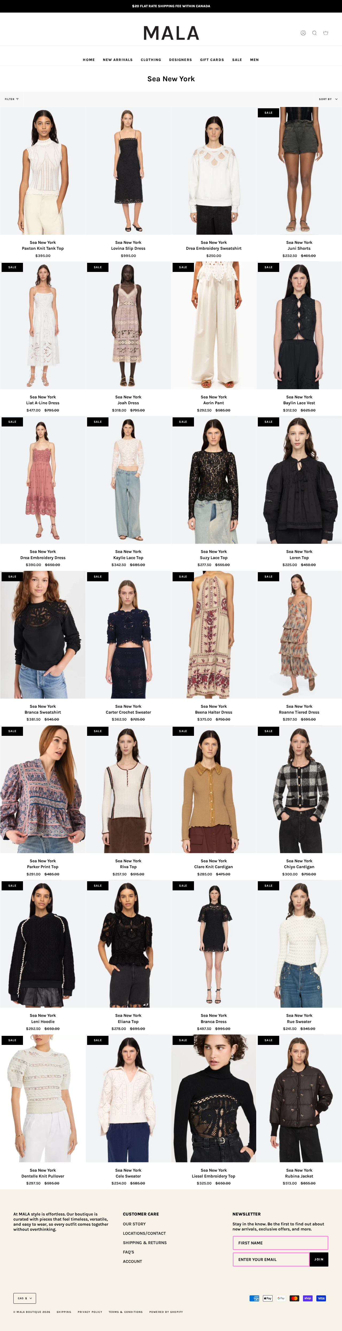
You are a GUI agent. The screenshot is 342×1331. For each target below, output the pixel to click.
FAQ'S (128, 1252)
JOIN (319, 1259)
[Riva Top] (128, 789)
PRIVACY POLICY (90, 1312)
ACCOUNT (132, 1261)
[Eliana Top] (128, 944)
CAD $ (22, 1298)
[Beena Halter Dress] (213, 635)
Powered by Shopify (166, 1312)
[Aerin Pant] (213, 325)
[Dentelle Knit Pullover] (43, 1098)
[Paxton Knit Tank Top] (43, 171)
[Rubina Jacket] (299, 1098)
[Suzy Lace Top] (213, 480)
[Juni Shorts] (299, 171)
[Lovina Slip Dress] (128, 171)
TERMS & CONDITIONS (126, 1312)
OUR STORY (134, 1223)
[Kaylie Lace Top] (128, 480)
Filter (9, 99)
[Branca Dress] (213, 944)
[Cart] (325, 33)
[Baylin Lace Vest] (299, 325)
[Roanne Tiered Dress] (299, 635)
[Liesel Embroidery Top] (213, 1098)
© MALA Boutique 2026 (31, 1312)
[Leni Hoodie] (43, 944)
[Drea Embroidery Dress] (43, 480)
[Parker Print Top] (43, 789)
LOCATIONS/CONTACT (144, 1233)
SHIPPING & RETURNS (145, 1242)
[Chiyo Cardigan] (299, 789)
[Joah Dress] (128, 325)
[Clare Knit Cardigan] (213, 789)
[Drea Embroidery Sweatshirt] (213, 171)
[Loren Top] (299, 480)
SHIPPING (64, 1312)
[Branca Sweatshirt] (43, 635)
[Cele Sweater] (128, 1098)
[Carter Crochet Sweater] (128, 635)
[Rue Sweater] (299, 944)
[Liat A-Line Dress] (43, 325)
